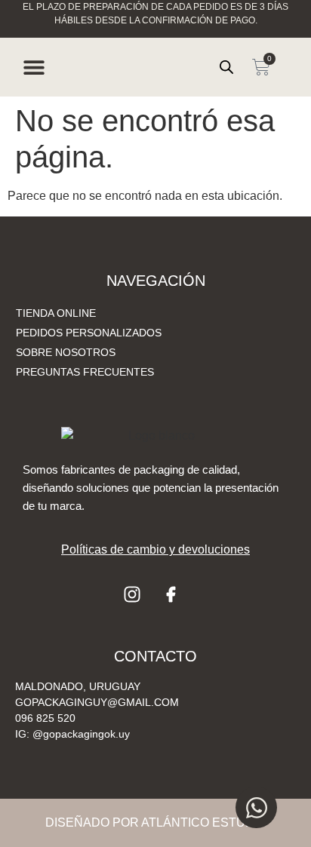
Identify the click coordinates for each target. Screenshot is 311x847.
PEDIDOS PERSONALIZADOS (89, 333)
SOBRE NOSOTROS (65, 352)
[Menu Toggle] (34, 67)
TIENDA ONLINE (56, 313)
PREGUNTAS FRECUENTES (85, 372)
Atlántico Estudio (203, 822)
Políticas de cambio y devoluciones (155, 549)
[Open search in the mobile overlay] (226, 67)
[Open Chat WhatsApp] (256, 807)
